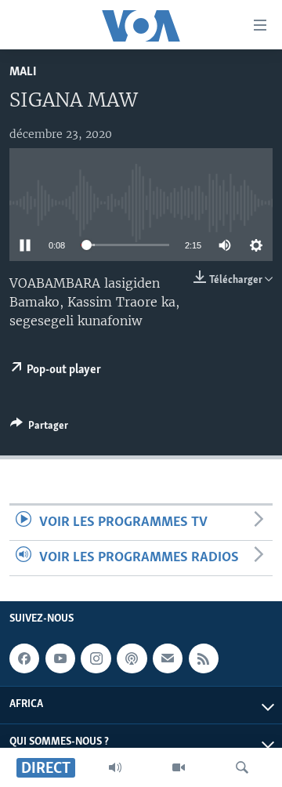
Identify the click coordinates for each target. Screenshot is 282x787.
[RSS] (204, 658)
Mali (23, 71)
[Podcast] (131, 658)
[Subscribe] (168, 658)
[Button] (39, 428)
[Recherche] (242, 767)
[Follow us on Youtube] (60, 658)
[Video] (178, 767)
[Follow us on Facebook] (24, 658)
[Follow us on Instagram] (95, 658)
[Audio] (115, 767)
